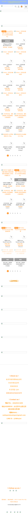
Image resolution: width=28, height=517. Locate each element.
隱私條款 (4, 499)
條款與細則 (10, 499)
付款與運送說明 (13, 383)
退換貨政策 (14, 386)
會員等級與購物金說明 (14, 379)
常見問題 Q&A (14, 389)
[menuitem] (8, 156)
